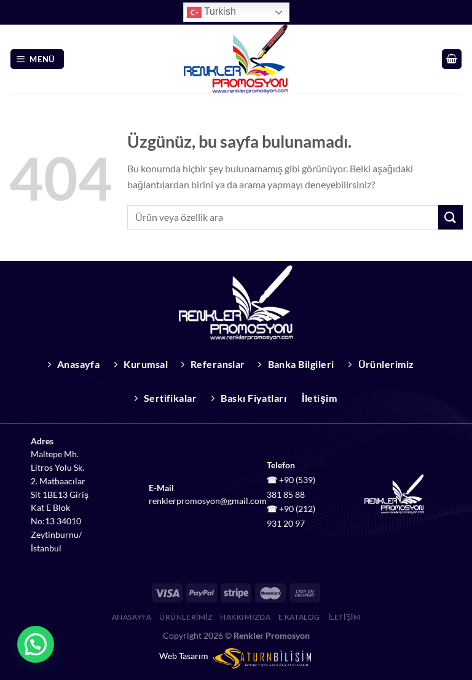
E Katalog (299, 617)
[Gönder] (450, 217)
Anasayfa (132, 617)
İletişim (344, 617)
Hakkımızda (245, 617)
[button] (35, 644)
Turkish (219, 11)
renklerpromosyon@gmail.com (208, 501)
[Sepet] (452, 59)
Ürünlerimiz (186, 617)
